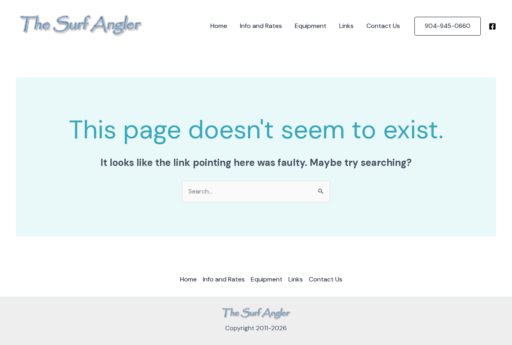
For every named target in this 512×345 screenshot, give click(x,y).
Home (218, 26)
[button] (447, 26)
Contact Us (383, 26)
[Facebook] (492, 26)
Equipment (310, 26)
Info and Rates (261, 26)
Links (346, 26)
